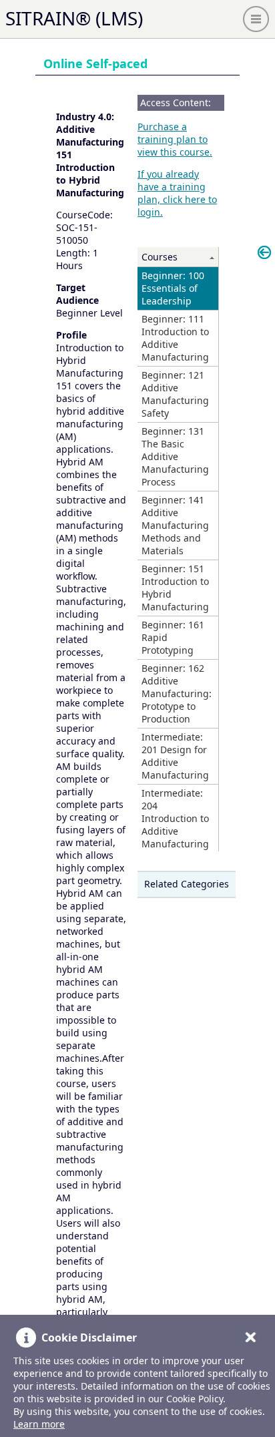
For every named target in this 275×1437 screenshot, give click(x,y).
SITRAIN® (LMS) (74, 18)
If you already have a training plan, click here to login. (177, 193)
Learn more (39, 1424)
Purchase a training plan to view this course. (175, 139)
